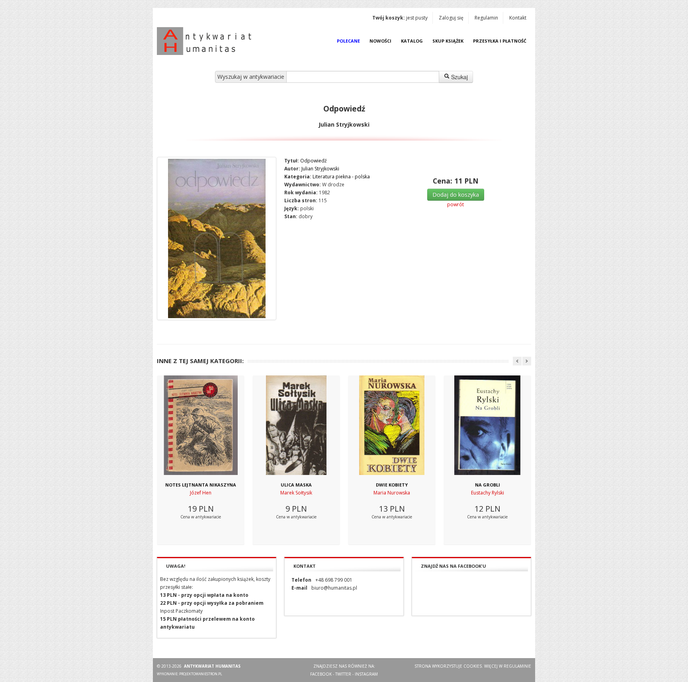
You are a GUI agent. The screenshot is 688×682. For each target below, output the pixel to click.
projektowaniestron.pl (200, 674)
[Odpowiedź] (216, 238)
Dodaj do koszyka (455, 194)
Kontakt (517, 17)
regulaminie (517, 666)
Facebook (321, 674)
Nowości (380, 41)
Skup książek (447, 41)
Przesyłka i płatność (499, 41)
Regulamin (486, 17)
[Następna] (526, 361)
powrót (455, 204)
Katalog (412, 41)
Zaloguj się (451, 17)
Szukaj (459, 77)
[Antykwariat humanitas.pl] (206, 41)
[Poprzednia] (517, 361)
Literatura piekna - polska (341, 176)
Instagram (366, 674)
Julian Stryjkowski (320, 168)
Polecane (348, 41)
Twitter (343, 674)
